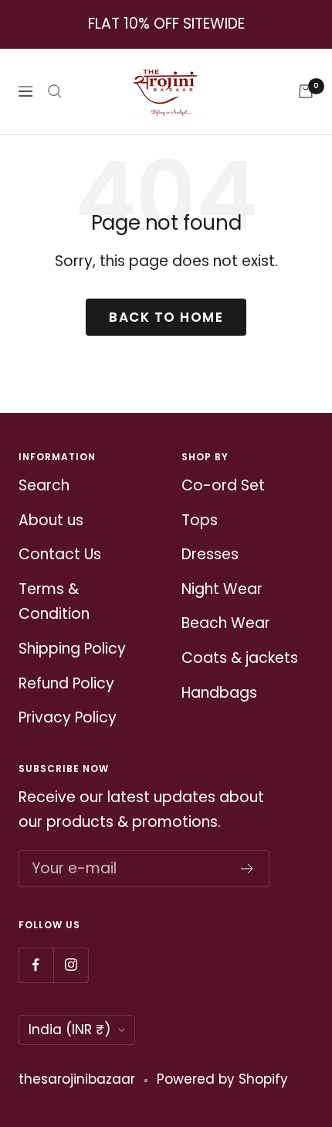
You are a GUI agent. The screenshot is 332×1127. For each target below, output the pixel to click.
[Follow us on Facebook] (36, 965)
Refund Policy (66, 683)
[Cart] (305, 91)
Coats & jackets (239, 657)
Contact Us (60, 554)
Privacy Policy (68, 717)
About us (51, 520)
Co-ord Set (223, 485)
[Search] (55, 91)
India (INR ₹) (69, 1029)
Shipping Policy (72, 648)
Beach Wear (225, 623)
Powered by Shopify (222, 1079)
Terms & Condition (54, 602)
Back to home (166, 317)
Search (44, 485)
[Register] (247, 868)
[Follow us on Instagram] (70, 965)
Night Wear (222, 589)
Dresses (210, 554)
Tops (199, 520)
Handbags (219, 692)
